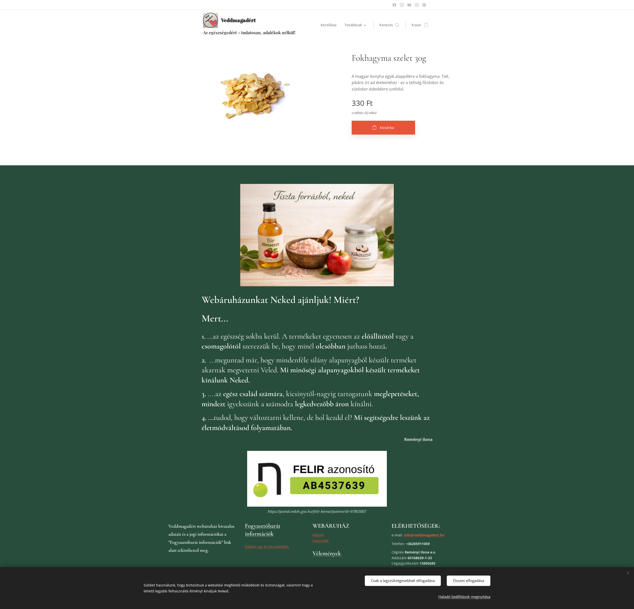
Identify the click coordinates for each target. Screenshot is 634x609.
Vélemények (327, 553)
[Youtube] (409, 5)
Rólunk (318, 535)
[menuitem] (330, 25)
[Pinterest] (424, 5)
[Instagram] (402, 5)
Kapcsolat (321, 540)
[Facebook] (394, 5)
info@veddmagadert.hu (424, 535)
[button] (389, 25)
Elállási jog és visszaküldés (267, 546)
